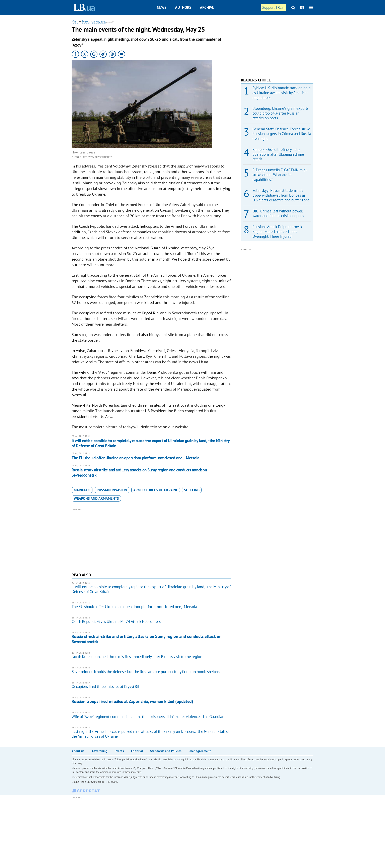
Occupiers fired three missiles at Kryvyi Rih (106, 686)
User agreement (200, 751)
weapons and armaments (96, 498)
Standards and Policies (165, 751)
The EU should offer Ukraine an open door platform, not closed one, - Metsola (135, 458)
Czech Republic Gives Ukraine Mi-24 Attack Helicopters (116, 621)
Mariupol (82, 490)
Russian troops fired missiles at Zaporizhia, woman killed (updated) (132, 701)
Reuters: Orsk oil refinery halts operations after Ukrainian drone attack (278, 154)
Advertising (99, 751)
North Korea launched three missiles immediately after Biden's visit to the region (137, 656)
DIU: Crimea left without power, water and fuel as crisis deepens (278, 213)
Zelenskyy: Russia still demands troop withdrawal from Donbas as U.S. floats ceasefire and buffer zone (281, 195)
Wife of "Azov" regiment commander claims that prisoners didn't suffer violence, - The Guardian (148, 716)
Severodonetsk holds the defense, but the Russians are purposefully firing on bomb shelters (146, 671)
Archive (207, 7)
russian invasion (112, 490)
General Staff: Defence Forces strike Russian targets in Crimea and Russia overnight (281, 134)
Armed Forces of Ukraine (155, 490)
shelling (192, 490)
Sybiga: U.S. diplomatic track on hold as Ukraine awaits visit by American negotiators (281, 92)
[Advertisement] (151, 540)
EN (302, 7)
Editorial (137, 751)
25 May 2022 (99, 21)
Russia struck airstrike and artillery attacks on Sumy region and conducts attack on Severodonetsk (139, 472)
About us (78, 751)
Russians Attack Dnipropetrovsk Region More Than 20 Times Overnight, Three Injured (277, 231)
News (161, 7)
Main (75, 21)
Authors (183, 7)
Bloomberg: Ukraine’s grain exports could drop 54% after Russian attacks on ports (280, 113)
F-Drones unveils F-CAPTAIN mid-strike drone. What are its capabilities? (279, 175)
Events (119, 751)
